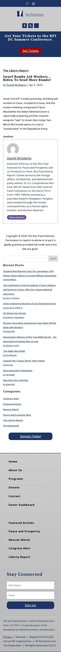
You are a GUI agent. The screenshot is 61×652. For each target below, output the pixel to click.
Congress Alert (11, 398)
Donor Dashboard (21, 505)
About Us (15, 470)
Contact (14, 496)
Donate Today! (30, 436)
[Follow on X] (30, 25)
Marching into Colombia (15, 380)
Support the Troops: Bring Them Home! (24, 360)
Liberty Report (19, 557)
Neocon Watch (11, 409)
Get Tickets (30, 51)
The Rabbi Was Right (14, 351)
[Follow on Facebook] (24, 25)
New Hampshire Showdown (17, 370)
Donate (14, 487)
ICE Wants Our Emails (14, 313)
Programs (16, 479)
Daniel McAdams (16, 85)
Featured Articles (12, 404)
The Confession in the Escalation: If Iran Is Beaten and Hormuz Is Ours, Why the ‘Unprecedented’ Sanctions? (29, 289)
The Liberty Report (16, 70)
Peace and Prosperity (24, 531)
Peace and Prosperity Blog (17, 414)
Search (53, 258)
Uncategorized (11, 425)
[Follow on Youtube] (36, 25)
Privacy (7, 637)
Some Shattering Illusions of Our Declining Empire (29, 303)
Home (13, 461)
